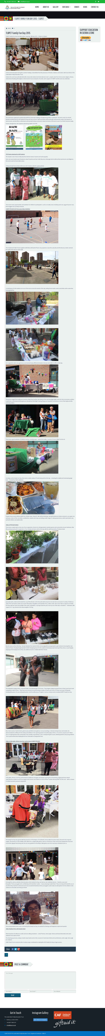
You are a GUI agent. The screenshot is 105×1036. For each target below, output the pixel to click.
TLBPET (6, 1033)
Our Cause (65, 7)
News (85, 7)
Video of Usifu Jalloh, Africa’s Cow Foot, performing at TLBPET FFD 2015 (23, 741)
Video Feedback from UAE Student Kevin (15, 929)
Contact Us (95, 7)
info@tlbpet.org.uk (25, 1)
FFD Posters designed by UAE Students (15, 154)
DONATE (76, 7)
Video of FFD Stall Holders (12, 525)
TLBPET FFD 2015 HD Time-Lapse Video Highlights (18, 209)
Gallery (55, 7)
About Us (46, 7)
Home (37, 7)
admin (9, 28)
